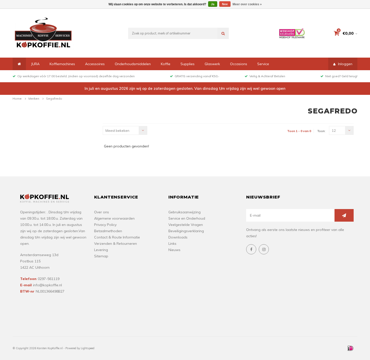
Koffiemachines (62, 64)
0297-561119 (48, 278)
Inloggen (345, 64)
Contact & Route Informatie (117, 237)
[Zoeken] (223, 33)
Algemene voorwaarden (114, 218)
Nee (225, 4)
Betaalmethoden (108, 231)
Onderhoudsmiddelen (133, 64)
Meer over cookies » (247, 4)
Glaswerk (212, 64)
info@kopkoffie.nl (47, 285)
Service (263, 64)
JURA (35, 64)
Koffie (165, 64)
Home (17, 98)
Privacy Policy (105, 224)
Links (172, 243)
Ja (212, 4)
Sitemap (101, 256)
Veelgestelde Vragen (185, 224)
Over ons (101, 212)
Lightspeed (87, 348)
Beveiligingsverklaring (186, 231)
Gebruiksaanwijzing (184, 212)
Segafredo (54, 98)
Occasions (238, 64)
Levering (101, 250)
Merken (33, 98)
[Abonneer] (344, 215)
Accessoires (95, 64)
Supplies (187, 64)
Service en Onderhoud (186, 218)
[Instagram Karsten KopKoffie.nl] (264, 249)
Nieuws (174, 250)
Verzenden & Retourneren (115, 243)
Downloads (178, 237)
